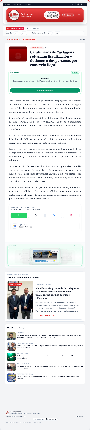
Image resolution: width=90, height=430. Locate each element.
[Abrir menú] (79, 15)
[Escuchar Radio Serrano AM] (55, 16)
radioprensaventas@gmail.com (16, 416)
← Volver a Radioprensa (12, 39)
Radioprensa (80, 416)
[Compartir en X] (36, 215)
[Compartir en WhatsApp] (19, 215)
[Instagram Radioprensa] (78, 4)
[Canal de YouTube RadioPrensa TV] (72, 4)
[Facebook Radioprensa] (81, 4)
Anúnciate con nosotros (45, 90)
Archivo (82, 39)
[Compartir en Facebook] (53, 215)
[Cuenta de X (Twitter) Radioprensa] (84, 4)
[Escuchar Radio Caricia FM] (49, 16)
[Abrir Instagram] (71, 215)
